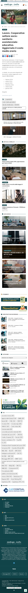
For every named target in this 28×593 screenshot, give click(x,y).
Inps (6, 515)
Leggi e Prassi (7, 250)
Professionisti (7, 221)
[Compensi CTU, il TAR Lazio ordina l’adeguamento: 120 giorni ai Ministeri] (6, 392)
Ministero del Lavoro (9, 517)
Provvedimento (7, 471)
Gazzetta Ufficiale (18, 448)
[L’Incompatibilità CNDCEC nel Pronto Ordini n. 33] (6, 386)
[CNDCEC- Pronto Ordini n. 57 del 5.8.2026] (6, 375)
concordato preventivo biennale (11, 432)
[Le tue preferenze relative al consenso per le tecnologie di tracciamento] (25, 590)
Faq (19, 440)
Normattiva (7, 528)
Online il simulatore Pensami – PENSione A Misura (13, 207)
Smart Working (16, 479)
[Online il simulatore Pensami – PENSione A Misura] (14, 196)
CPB (19, 434)
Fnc (4, 442)
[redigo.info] (12, 5)
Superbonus (6, 482)
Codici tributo (16, 426)
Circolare (5, 423)
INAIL (4, 450)
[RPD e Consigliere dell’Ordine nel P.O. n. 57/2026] (6, 369)
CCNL (12, 421)
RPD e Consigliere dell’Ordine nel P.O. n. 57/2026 (13, 224)
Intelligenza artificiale (8, 453)
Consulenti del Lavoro (8, 434)
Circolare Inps (16, 423)
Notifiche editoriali (9, 505)
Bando (4, 421)
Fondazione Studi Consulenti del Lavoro (13, 445)
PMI (19, 465)
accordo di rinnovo (8, 415)
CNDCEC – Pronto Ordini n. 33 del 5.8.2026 (14, 253)
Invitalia (6, 530)
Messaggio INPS (7, 459)
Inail (6, 516)
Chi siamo (7, 502)
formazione (6, 448)
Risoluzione (18, 476)
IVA (4, 456)
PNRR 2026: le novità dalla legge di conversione (12, 185)
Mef (6, 518)
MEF (10, 456)
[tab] (5, 363)
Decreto (18, 437)
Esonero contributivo (8, 440)
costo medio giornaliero (9, 102)
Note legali (7, 504)
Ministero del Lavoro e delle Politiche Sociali (14, 533)
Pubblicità (7, 507)
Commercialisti (7, 429)
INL (11, 450)
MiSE (4, 465)
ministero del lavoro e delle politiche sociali (12, 108)
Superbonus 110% (18, 482)
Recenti (6, 363)
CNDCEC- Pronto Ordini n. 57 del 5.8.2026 (13, 239)
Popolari (15, 363)
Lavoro (5, 26)
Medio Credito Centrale (10, 532)
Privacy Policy (10, 587)
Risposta (5, 479)
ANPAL (21, 418)
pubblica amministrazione (9, 473)
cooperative (8, 99)
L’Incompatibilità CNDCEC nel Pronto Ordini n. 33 (13, 268)
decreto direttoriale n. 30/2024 (11, 105)
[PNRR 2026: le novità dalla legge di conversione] (14, 173)
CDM (19, 421)
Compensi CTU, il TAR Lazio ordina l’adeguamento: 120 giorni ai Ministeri (13, 283)
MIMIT (18, 459)
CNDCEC (5, 426)
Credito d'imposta (7, 437)
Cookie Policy (18, 587)
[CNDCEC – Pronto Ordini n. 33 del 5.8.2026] (6, 380)
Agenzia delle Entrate (9, 418)
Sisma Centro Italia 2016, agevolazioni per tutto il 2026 (13, 162)
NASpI (12, 465)
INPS (18, 450)
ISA (19, 453)
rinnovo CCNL (7, 476)
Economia (5, 182)
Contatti (6, 503)
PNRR (4, 468)
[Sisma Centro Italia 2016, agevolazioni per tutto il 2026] (14, 150)
